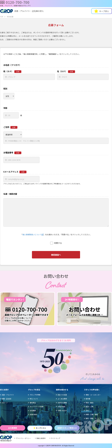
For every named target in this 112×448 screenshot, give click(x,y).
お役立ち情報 (62, 403)
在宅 (87, 410)
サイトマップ (55, 438)
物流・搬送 (89, 403)
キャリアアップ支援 (36, 406)
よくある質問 (62, 399)
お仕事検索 (12, 428)
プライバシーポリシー (23, 438)
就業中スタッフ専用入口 (67, 428)
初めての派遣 (62, 395)
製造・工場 (89, 406)
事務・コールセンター (93, 395)
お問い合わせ (62, 410)
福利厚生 (33, 403)
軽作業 (88, 399)
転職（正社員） (7, 399)
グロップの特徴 (35, 395)
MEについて (34, 399)
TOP (1, 17)
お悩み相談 (61, 406)
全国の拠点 (33, 414)
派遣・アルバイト (8, 395)
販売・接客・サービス (93, 418)
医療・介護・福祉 (92, 414)
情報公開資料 (41, 438)
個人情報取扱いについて (32, 234)
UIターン (5, 403)
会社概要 (33, 410)
